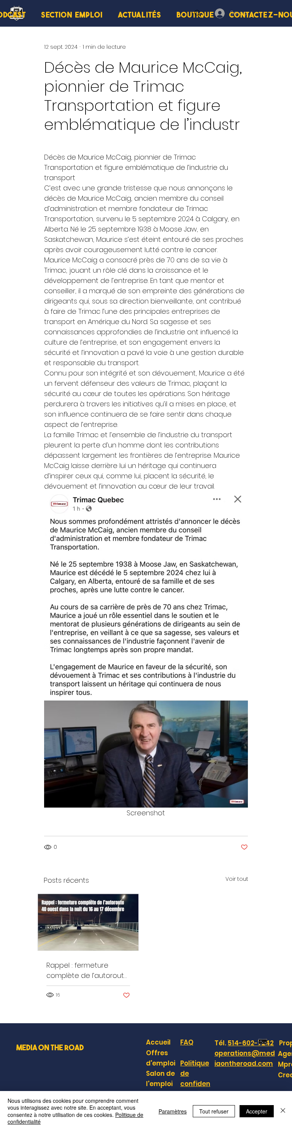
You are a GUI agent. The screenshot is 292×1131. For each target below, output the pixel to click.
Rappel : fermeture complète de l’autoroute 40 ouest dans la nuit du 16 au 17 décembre (87, 970)
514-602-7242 (251, 1043)
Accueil (158, 1042)
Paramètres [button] (173, 1111)
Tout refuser (214, 1111)
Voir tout (236, 879)
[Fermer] (282, 1111)
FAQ (187, 1042)
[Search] (198, 13)
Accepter (256, 1111)
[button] (72, 14)
